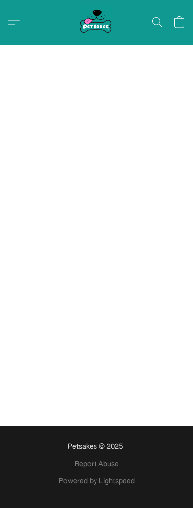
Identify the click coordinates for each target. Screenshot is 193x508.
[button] (96, 22)
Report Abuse (97, 464)
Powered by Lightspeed (97, 481)
